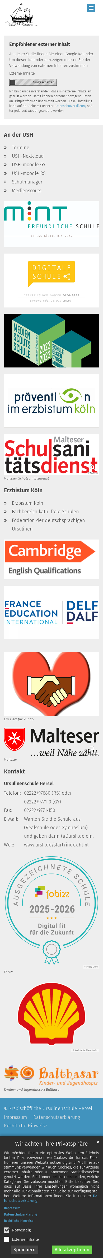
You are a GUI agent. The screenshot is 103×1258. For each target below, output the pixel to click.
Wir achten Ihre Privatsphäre (51, 1143)
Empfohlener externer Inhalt (39, 44)
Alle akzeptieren (72, 1250)
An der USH (18, 134)
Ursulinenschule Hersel (29, 783)
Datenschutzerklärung (20, 1214)
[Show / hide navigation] (91, 8)
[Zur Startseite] (21, 15)
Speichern (24, 1250)
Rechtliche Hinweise (19, 1221)
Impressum (12, 1208)
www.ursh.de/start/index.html (56, 845)
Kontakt (14, 771)
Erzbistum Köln (23, 490)
